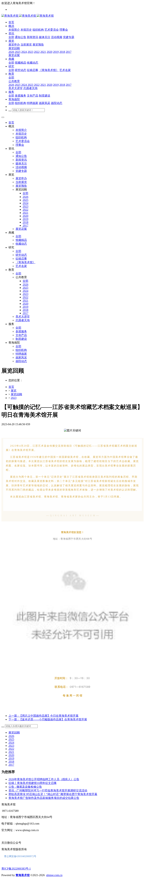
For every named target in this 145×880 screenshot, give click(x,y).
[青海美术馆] (19, 15)
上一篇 (43, 715)
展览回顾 (16, 394)
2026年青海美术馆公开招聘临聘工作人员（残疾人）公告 (43, 779)
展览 (13, 390)
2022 (11, 748)
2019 (11, 758)
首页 (11, 122)
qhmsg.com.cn (54, 875)
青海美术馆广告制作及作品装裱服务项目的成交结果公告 (43, 797)
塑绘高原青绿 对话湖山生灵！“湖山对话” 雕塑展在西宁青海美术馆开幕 (52, 794)
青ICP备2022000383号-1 (16, 868)
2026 (11, 736)
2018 (11, 761)
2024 (11, 742)
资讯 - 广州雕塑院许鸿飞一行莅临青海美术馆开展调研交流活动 (47, 790)
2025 (11, 739)
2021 (11, 752)
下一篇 (47, 719)
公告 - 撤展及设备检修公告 (25, 786)
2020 (11, 755)
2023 (13, 397)
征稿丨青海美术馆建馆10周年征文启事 (32, 783)
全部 (11, 37)
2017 (11, 764)
